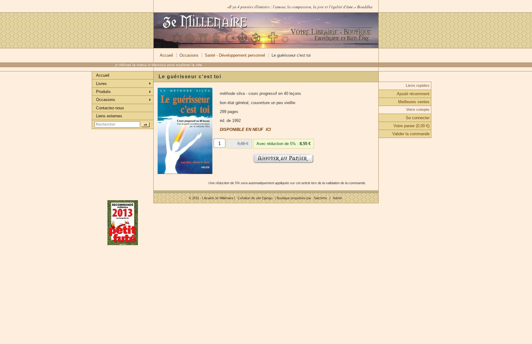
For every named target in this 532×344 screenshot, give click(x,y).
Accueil (166, 55)
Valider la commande (410, 134)
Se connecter (417, 117)
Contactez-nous (110, 108)
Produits (103, 91)
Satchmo (320, 198)
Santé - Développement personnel (235, 55)
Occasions (189, 55)
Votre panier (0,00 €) (411, 125)
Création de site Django (255, 198)
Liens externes (109, 116)
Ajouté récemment (413, 93)
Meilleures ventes (413, 101)
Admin (337, 198)
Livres (101, 83)
